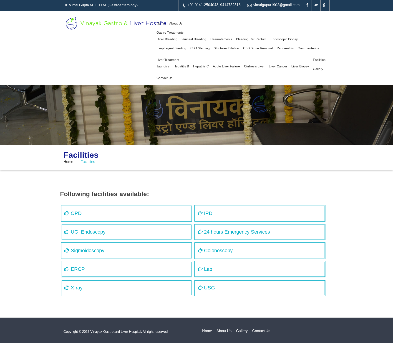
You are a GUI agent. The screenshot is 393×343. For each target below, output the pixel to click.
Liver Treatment (167, 60)
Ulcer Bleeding (166, 39)
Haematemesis (221, 39)
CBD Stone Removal (258, 48)
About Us (175, 23)
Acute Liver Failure (226, 66)
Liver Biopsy (300, 66)
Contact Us (164, 78)
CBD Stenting (200, 48)
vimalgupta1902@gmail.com (276, 5)
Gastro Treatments (170, 32)
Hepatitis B (181, 66)
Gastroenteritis (308, 48)
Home (160, 23)
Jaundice (162, 66)
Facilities (319, 60)
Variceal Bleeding (193, 39)
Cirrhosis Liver (254, 66)
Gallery (318, 69)
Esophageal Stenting (171, 48)
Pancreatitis (285, 48)
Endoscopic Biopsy (284, 39)
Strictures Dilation (226, 48)
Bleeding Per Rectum (251, 39)
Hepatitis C (201, 66)
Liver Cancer (278, 66)
